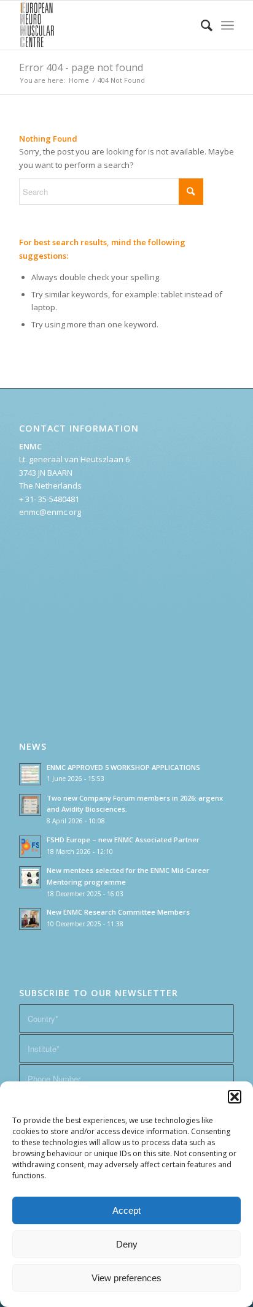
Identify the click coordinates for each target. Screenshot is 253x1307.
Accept (126, 1210)
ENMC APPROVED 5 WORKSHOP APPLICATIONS (123, 767)
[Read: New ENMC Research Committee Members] (30, 919)
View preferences (126, 1278)
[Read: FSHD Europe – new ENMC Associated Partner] (30, 847)
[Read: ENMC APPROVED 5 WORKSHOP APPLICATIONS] (30, 774)
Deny (127, 1244)
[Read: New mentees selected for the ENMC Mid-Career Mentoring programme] (30, 877)
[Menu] (227, 25)
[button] (234, 1097)
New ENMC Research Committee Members (118, 911)
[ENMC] (105, 25)
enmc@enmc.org (50, 511)
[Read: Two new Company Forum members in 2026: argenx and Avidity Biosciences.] (30, 805)
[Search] (200, 25)
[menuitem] (200, 25)
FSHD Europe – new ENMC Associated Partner (123, 839)
